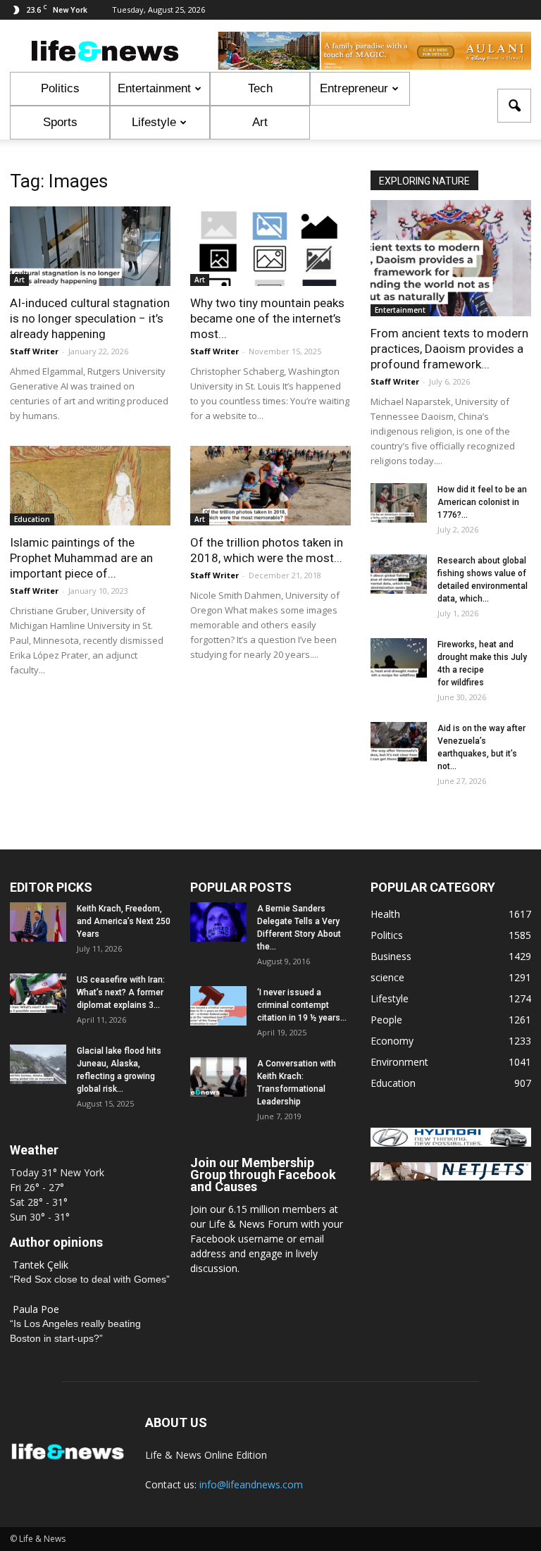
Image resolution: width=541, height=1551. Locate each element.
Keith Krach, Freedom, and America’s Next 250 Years (123, 921)
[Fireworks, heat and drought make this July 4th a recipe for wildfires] (399, 658)
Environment (399, 1062)
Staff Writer (34, 351)
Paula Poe (36, 1309)
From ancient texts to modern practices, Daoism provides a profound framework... (449, 348)
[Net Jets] (451, 1176)
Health (385, 914)
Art (260, 122)
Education (32, 519)
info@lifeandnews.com (251, 1484)
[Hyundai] (451, 1143)
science (387, 977)
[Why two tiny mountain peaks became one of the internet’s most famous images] (270, 246)
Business (391, 956)
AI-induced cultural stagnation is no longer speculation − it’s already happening (90, 318)
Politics (60, 88)
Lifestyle (154, 122)
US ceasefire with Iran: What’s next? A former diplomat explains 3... (121, 992)
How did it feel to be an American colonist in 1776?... (482, 502)
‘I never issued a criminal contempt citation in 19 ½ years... (302, 1005)
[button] (514, 106)
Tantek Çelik (40, 1264)
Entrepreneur (354, 88)
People (386, 1019)
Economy (392, 1040)
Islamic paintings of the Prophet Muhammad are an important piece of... (81, 557)
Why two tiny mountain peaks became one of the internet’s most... (267, 318)
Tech (260, 88)
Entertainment (154, 88)
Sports (60, 122)
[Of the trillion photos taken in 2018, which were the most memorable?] (270, 485)
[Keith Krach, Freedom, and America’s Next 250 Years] (38, 922)
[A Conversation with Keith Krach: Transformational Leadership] (218, 1077)
